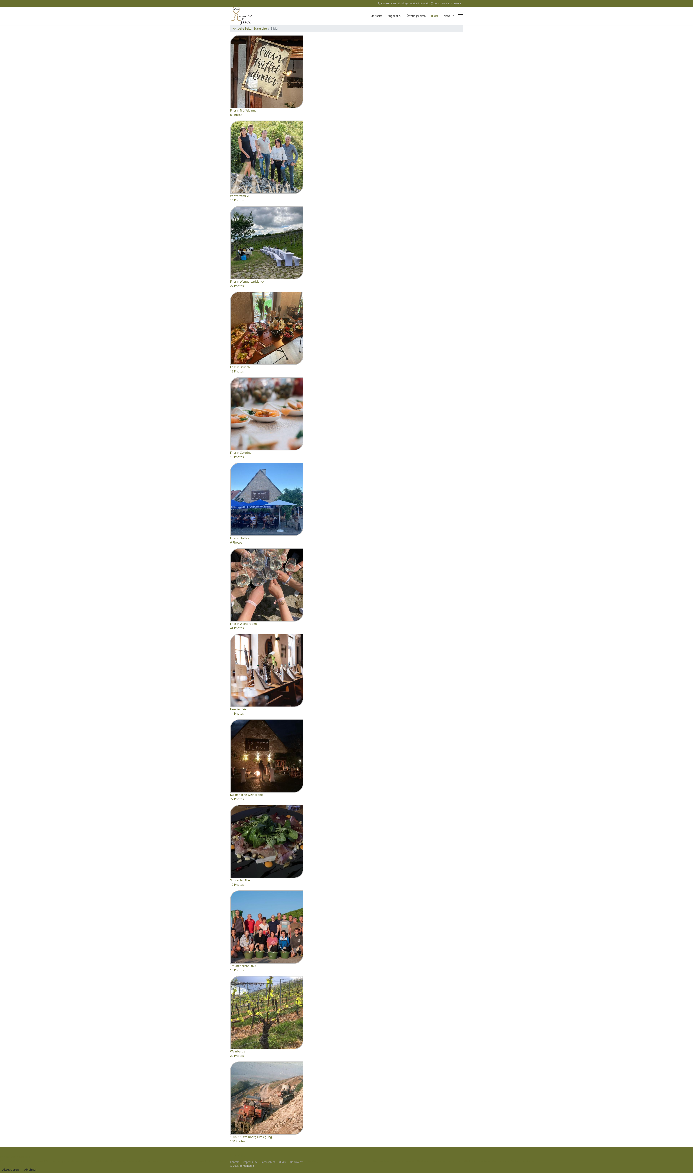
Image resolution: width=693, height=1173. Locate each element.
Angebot (393, 16)
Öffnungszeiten (416, 16)
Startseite (376, 16)
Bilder (434, 16)
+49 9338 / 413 (388, 3)
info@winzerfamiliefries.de (415, 3)
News (447, 16)
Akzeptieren (10, 1170)
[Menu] (460, 16)
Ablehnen (30, 1170)
